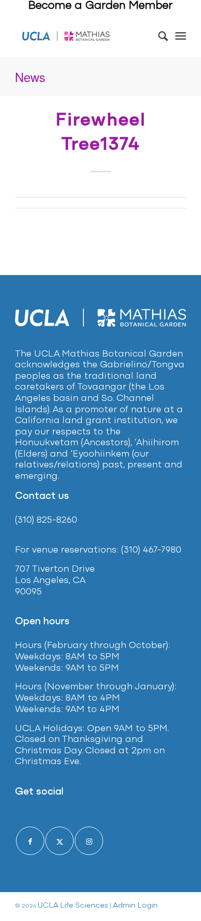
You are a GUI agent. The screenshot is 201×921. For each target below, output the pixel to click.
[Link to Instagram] (89, 841)
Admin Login (135, 906)
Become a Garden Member (100, 6)
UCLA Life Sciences (73, 906)
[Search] (158, 36)
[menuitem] (158, 36)
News (30, 77)
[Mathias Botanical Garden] (66, 36)
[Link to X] (59, 841)
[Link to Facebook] (30, 841)
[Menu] (180, 36)
